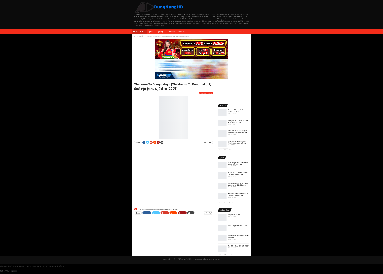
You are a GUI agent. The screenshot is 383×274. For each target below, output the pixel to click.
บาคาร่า (28, 266)
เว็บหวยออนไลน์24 (16, 266)
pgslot (23, 266)
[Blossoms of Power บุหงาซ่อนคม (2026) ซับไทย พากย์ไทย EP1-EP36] (222, 196)
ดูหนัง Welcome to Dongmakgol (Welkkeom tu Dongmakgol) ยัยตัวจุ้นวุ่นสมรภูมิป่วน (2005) (158, 209)
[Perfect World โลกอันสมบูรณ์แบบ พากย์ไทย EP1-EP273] (222, 123)
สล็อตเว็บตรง (3, 266)
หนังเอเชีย (210, 93)
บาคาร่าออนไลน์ (46, 266)
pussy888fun (34, 266)
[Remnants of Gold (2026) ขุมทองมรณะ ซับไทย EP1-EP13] (222, 165)
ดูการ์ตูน (161, 31)
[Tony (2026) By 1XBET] (222, 217)
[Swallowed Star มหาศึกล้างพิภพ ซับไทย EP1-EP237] (222, 112)
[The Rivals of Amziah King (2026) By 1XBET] (222, 238)
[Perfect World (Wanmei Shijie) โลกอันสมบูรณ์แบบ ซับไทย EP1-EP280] (222, 144)
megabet (53, 266)
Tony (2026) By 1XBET (234, 214)
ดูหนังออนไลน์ (138, 31)
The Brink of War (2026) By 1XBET (238, 246)
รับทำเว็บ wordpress (8, 271)
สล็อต (9, 266)
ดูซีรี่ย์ (151, 31)
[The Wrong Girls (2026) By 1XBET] (222, 228)
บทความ (172, 31)
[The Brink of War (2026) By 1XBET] (222, 248)
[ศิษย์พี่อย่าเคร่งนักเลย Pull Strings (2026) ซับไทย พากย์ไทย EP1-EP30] (222, 175)
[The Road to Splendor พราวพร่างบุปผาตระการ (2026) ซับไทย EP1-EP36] (222, 186)
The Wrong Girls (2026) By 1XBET (238, 225)
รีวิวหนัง (181, 31)
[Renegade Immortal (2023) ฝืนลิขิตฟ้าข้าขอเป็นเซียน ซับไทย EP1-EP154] (222, 133)
